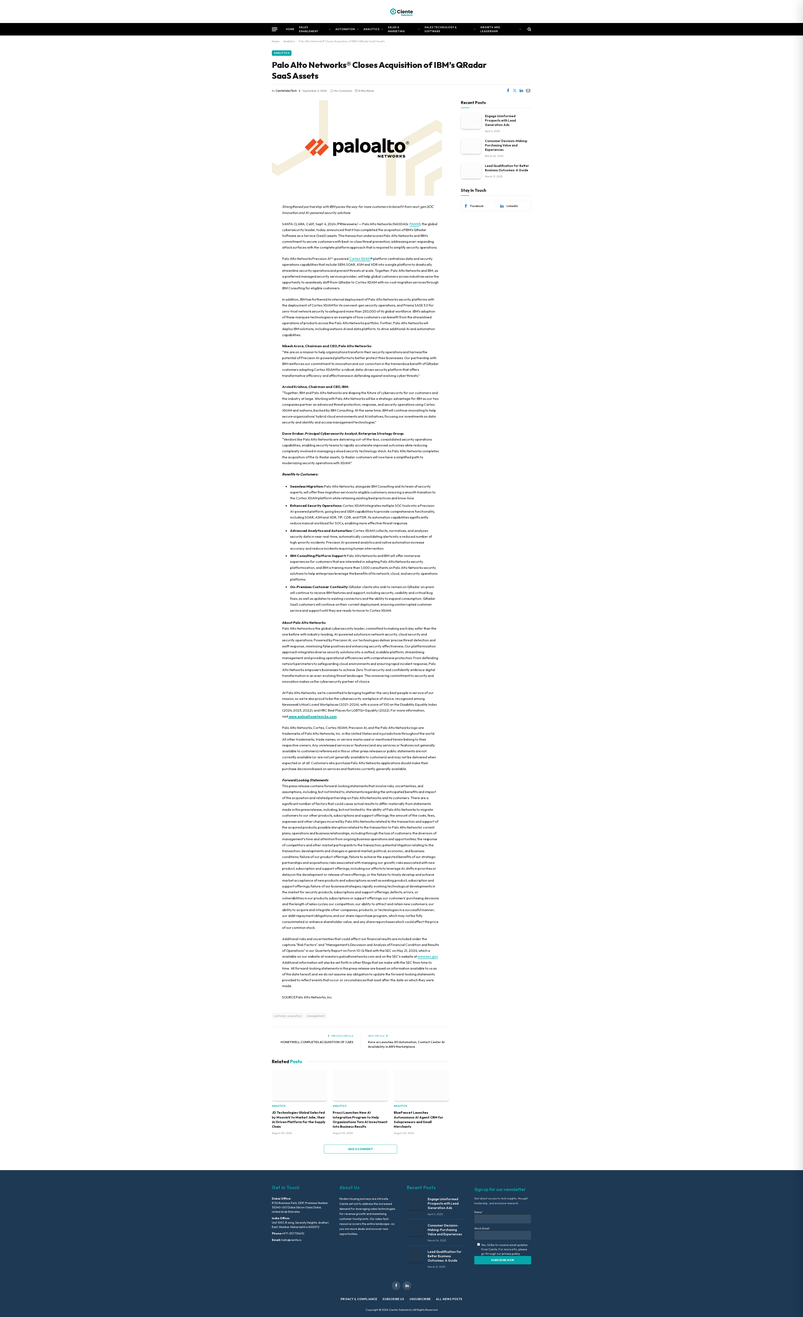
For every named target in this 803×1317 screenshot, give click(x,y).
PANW (414, 224)
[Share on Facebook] (508, 90)
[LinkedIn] (257, 239)
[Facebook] (257, 218)
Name (478, 1212)
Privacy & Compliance (359, 1299)
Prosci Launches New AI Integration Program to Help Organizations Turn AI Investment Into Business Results (360, 1119)
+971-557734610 (293, 1233)
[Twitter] (257, 228)
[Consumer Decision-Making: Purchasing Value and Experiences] (471, 146)
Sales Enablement (309, 29)
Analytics (371, 29)
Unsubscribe (420, 1299)
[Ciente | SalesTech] (401, 11)
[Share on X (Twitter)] (514, 90)
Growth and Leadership (490, 29)
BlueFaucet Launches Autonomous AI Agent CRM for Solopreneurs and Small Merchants (418, 1119)
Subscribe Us (393, 1299)
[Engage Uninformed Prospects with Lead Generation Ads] (471, 121)
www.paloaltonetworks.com (313, 716)
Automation (345, 29)
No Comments (343, 90)
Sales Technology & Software (441, 29)
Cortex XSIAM (360, 258)
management (316, 1015)
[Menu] (274, 29)
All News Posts (449, 1299)
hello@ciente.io (291, 1240)
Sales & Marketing (396, 29)
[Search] (529, 29)
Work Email (482, 1228)
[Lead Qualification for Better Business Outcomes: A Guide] (471, 171)
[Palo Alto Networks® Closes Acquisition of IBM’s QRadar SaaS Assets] (357, 195)
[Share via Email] (528, 90)
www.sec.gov (428, 956)
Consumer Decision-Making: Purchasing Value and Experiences (506, 145)
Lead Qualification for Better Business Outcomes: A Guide (507, 168)
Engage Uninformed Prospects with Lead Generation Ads (500, 120)
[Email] (257, 249)
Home (290, 29)
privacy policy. (511, 1254)
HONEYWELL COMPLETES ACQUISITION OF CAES (317, 1042)
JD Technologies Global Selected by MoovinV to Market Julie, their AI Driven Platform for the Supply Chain (298, 1119)
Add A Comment (360, 1149)
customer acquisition (288, 1015)
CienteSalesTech (286, 90)
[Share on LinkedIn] (521, 90)
